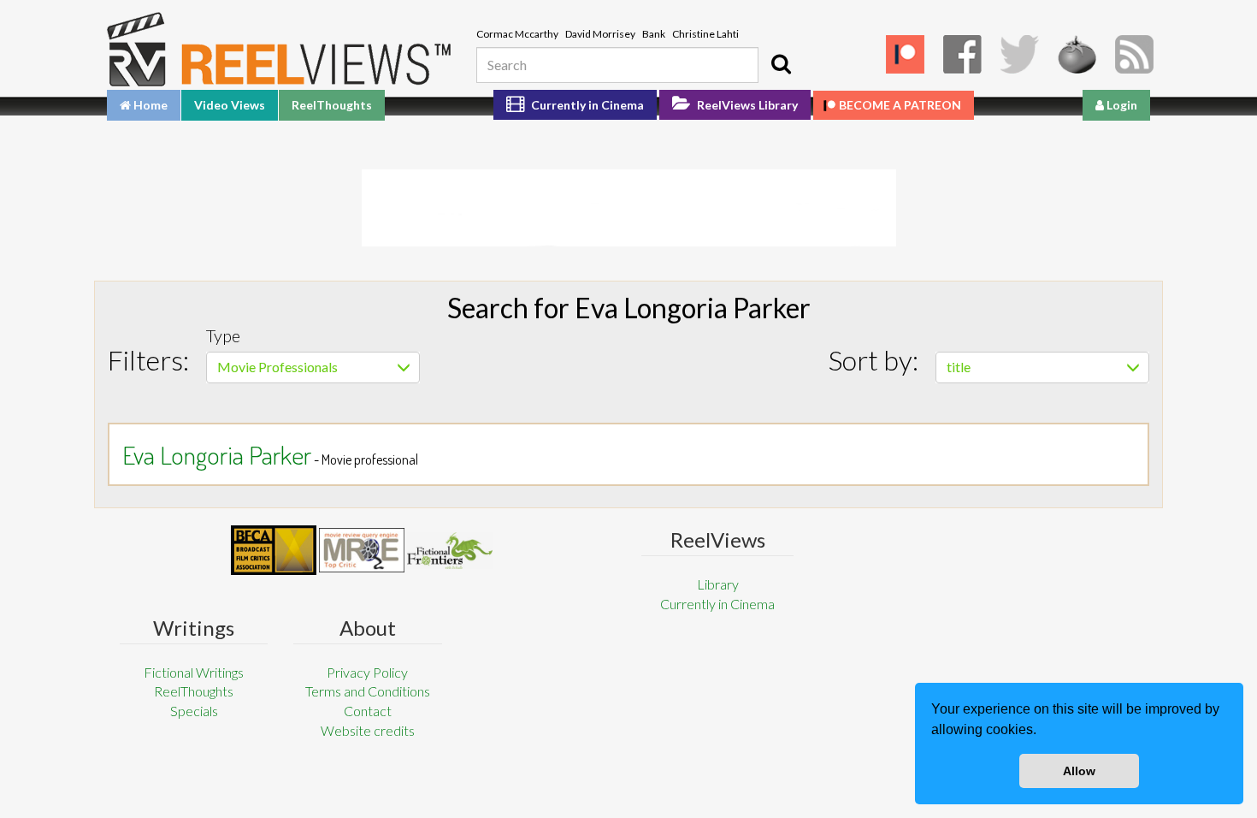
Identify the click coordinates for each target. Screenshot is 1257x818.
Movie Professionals (277, 367)
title (959, 367)
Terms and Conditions (367, 691)
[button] (1042, 731)
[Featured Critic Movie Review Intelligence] (273, 550)
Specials (194, 710)
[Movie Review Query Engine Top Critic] (361, 550)
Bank (653, 33)
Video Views (229, 105)
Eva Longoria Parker (216, 454)
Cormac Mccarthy (517, 33)
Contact (368, 710)
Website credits (368, 730)
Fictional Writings (194, 672)
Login (1120, 105)
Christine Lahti (705, 33)
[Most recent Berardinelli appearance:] (450, 550)
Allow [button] (1079, 771)
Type (223, 335)
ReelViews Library (746, 105)
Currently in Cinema (586, 105)
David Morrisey (600, 33)
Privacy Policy (367, 672)
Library (718, 584)
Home (149, 105)
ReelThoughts (332, 105)
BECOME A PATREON (900, 105)
